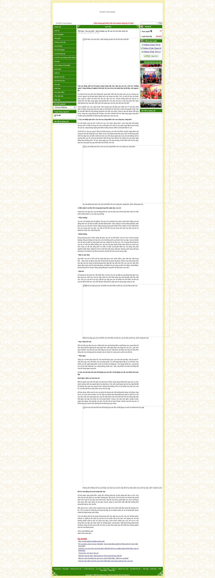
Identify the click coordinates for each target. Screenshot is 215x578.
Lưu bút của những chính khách (65, 57)
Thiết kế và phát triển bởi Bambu (118, 575)
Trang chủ (57, 27)
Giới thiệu (57, 69)
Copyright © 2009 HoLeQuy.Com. (96, 575)
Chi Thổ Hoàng (59, 50)
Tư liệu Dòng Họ (59, 53)
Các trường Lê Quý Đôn (62, 65)
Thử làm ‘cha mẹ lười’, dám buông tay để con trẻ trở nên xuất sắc (100, 556)
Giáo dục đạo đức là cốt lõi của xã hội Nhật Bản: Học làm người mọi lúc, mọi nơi (105, 561)
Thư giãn (57, 38)
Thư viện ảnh (58, 96)
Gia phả (57, 61)
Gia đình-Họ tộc (59, 80)
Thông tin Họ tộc (60, 42)
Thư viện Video (59, 92)
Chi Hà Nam (58, 46)
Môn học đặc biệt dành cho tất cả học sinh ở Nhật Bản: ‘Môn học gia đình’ (103, 558)
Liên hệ (56, 30)
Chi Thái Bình (58, 34)
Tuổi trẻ (56, 73)
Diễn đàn (57, 100)
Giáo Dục (57, 88)
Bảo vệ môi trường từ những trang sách (91, 541)
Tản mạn (57, 84)
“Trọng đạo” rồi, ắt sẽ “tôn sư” (88, 553)
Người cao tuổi (59, 77)
